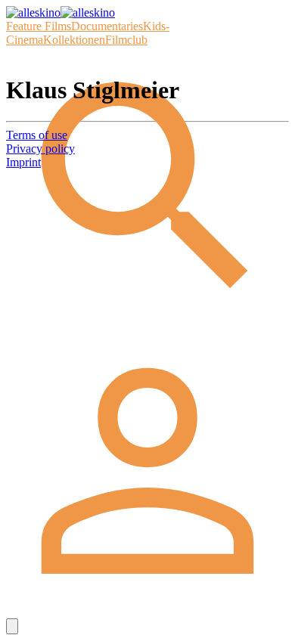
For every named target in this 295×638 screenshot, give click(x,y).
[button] (12, 626)
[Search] (147, 325)
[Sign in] (147, 611)
